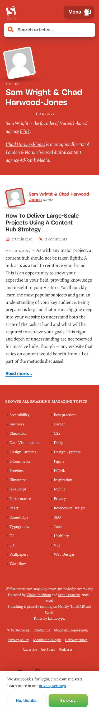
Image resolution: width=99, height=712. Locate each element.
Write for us (20, 630)
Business (17, 424)
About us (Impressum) (71, 630)
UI (12, 536)
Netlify (63, 606)
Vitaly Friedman (38, 595)
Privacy (60, 499)
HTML (59, 470)
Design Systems (67, 452)
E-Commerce (20, 461)
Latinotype (56, 618)
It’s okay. (68, 700)
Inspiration (63, 480)
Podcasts (66, 649)
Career (59, 424)
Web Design (64, 554)
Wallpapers (19, 554)
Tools (58, 526)
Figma (59, 461)
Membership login (47, 640)
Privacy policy (18, 640)
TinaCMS (77, 606)
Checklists (18, 433)
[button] (88, 30)
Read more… (19, 373)
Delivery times (76, 640)
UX (12, 545)
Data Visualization (25, 443)
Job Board (48, 649)
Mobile (59, 489)
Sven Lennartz (69, 595)
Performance (20, 499)
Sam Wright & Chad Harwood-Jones (60, 197)
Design (60, 443)
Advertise (30, 649)
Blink (25, 131)
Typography (20, 526)
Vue (57, 545)
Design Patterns (23, 452)
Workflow (18, 564)
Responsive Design (69, 508)
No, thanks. (26, 700)
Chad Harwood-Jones (25, 144)
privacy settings (52, 685)
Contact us (42, 630)
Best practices (65, 415)
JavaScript (18, 489)
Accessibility (20, 415)
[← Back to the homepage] (11, 12)
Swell (49, 612)
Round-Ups (19, 517)
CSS (57, 433)
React (14, 508)
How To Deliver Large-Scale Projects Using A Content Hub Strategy (42, 223)
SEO (57, 517)
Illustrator (18, 480)
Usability (61, 536)
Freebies (16, 470)
